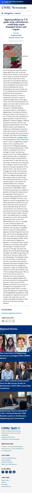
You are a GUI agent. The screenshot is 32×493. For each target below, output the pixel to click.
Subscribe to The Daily (6, 462)
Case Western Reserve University (13, 431)
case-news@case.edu (6, 450)
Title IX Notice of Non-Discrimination (10, 439)
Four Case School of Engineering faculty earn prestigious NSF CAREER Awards (15, 355)
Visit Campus (4, 484)
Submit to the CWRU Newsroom (9, 464)
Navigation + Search (11, 13)
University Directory (6, 486)
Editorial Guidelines (6, 460)
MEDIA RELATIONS (7, 444)
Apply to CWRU (5, 480)
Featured (18, 313)
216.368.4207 (19, 448)
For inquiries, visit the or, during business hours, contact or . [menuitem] (12, 448)
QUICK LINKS (5, 455)
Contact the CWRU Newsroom (8, 458)
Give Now (3, 482)
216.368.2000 (4, 435)
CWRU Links (5, 477)
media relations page (17, 446)
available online (22, 137)
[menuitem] (16, 458)
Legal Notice (4, 437)
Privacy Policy (11, 437)
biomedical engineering (8, 313)
